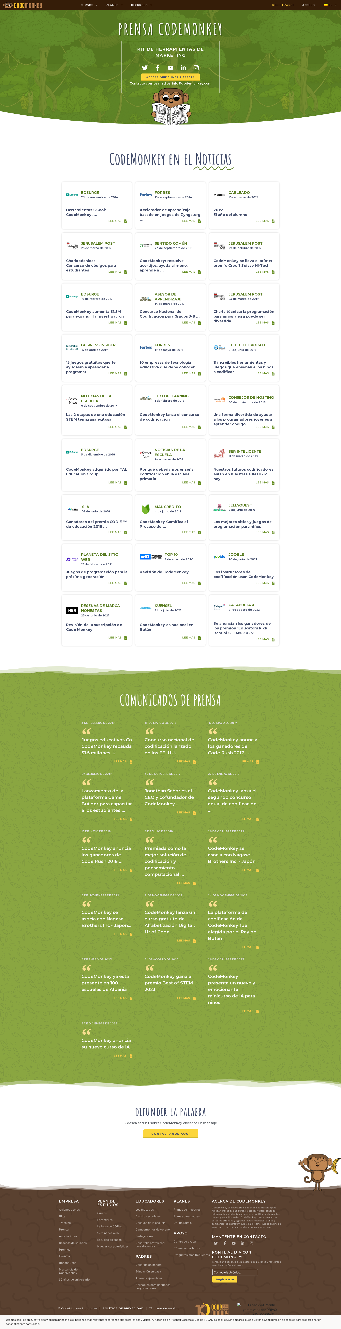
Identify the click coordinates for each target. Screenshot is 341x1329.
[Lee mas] (125, 221)
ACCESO (308, 5)
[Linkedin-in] (183, 68)
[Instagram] (196, 68)
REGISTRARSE (283, 5)
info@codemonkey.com (191, 83)
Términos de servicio (164, 1308)
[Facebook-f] (158, 68)
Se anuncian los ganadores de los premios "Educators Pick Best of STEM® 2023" (242, 628)
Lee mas (114, 221)
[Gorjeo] (145, 68)
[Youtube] (170, 68)
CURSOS (87, 5)
